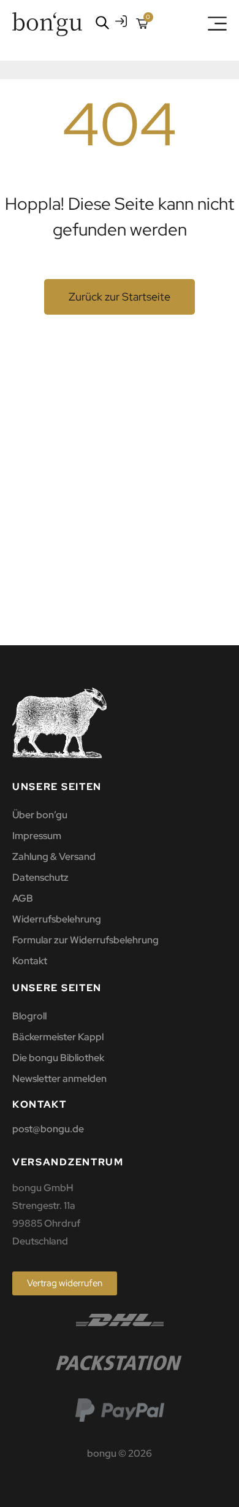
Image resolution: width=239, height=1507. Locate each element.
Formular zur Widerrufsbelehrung (85, 940)
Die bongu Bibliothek (58, 1057)
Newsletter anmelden (59, 1078)
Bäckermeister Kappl (58, 1036)
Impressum (36, 835)
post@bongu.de (48, 1128)
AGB (22, 898)
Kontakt (29, 960)
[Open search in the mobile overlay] (99, 22)
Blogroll (29, 1016)
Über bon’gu (39, 814)
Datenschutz (40, 877)
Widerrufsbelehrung (56, 919)
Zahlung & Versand (54, 856)
